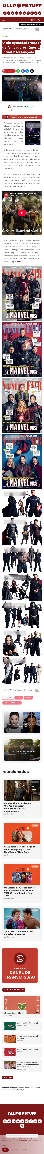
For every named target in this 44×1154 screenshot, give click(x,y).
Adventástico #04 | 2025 (14, 1013)
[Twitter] (32, 71)
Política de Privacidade (28, 1141)
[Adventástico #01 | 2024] (10, 1026)
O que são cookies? (18, 1150)
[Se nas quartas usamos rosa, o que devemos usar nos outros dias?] (10, 1065)
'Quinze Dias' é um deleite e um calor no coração (18, 932)
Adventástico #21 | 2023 (27, 1049)
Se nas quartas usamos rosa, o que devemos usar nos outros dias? (28, 1064)
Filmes (19, 697)
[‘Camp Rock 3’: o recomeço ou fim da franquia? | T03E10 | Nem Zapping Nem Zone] (22, 833)
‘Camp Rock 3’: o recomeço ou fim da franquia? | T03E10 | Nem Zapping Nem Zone (19, 849)
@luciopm (31, 107)
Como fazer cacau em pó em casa (27, 1037)
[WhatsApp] (18, 71)
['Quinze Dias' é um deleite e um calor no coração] (22, 918)
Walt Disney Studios (12, 702)
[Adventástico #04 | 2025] (22, 1005)
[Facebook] (23, 71)
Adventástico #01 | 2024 (27, 1023)
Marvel (29, 697)
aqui (19, 262)
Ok (5, 1150)
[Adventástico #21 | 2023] (10, 1052)
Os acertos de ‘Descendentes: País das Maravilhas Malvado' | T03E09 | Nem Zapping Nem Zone (19, 892)
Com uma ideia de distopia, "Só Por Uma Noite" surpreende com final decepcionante (18, 807)
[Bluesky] (27, 71)
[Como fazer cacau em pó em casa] (10, 1039)
